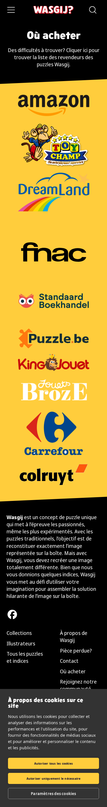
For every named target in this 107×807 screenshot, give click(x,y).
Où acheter (73, 671)
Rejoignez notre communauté (78, 685)
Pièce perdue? (76, 650)
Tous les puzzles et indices (25, 657)
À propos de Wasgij (73, 636)
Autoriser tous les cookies (53, 763)
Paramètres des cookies (53, 793)
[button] (92, 10)
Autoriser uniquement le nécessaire (54, 779)
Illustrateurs (21, 643)
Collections (19, 632)
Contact (69, 660)
